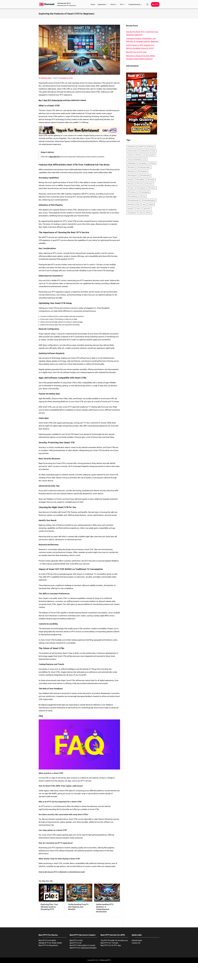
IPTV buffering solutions (144, 167)
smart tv (138, 208)
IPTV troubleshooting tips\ (148, 200)
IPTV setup (130, 188)
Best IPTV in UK (76, 943)
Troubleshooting (134, 4)
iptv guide (130, 179)
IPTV (122, 4)
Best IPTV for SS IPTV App (136, 52)
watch (141, 212)
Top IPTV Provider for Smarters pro (114, 940)
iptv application (143, 163)
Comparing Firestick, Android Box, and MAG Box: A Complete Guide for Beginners (142, 39)
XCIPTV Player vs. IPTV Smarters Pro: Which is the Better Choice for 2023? (140, 46)
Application (102, 4)
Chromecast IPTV (64, 3)
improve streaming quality (134, 159)
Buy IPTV (155, 4)
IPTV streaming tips (133, 196)
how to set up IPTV (150, 154)
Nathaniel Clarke (46, 78)
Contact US (136, 943)
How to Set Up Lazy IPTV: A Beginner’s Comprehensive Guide (62, 872)
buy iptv (153, 150)
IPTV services (149, 183)
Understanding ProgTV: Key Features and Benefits (78, 906)
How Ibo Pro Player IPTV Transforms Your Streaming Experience (142, 33)
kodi (138, 204)
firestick (130, 154)
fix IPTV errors (138, 154)
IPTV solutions (151, 188)
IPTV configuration (142, 171)
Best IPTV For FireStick (47, 940)
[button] (107, 4)
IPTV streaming (131, 192)
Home (93, 4)
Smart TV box (147, 208)
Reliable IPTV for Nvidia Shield (50, 943)
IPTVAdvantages (132, 163)
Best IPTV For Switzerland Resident (83, 948)
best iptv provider (132, 150)
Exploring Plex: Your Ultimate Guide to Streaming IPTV (49, 906)
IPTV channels (131, 171)
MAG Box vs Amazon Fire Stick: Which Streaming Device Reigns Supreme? (140, 57)
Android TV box (131, 146)
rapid (144, 204)
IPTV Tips (143, 196)
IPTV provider (151, 179)
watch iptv (148, 212)
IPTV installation (140, 179)
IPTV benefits (131, 167)
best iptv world (144, 150)
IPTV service (140, 183)
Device (113, 4)
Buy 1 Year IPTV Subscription (50, 100)
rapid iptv (151, 204)
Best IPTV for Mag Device (48, 945)
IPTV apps (152, 163)
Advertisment (137, 940)
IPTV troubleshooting (133, 200)
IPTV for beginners (132, 175)
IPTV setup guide (141, 188)
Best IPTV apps (150, 146)
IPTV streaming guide (144, 192)
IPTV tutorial (131, 204)
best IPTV (141, 146)
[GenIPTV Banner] (79, 130)
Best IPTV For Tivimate (110, 943)
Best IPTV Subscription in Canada (82, 945)
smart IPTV (130, 208)
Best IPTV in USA (76, 940)
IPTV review (131, 183)
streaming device (132, 212)
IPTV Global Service (145, 175)
